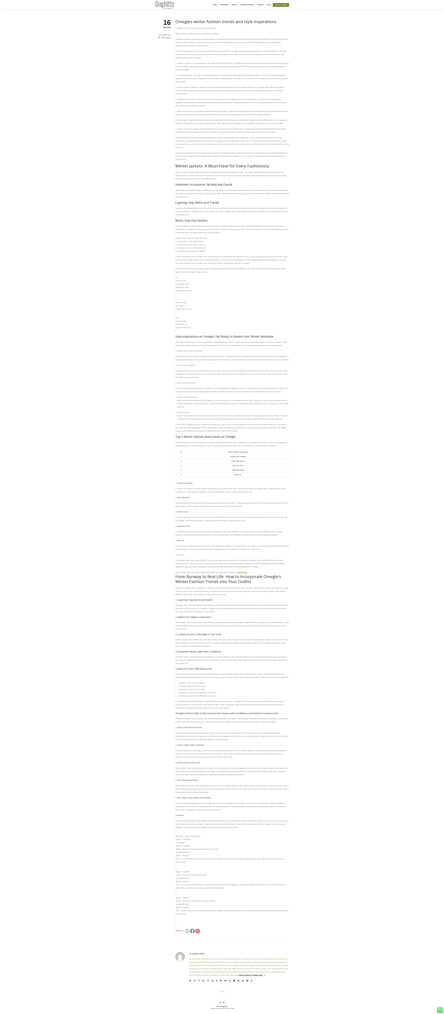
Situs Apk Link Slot (214, 962)
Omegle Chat (242, 572)
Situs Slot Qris (194, 959)
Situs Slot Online (200, 962)
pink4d (281, 962)
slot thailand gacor (210, 965)
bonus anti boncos (251, 959)
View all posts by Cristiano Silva (251, 975)
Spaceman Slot (245, 962)
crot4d (253, 962)
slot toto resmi (247, 969)
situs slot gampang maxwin (271, 965)
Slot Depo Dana (214, 972)
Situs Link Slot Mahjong (230, 962)
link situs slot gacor (260, 969)
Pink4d (251, 972)
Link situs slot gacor (201, 975)
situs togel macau (236, 965)
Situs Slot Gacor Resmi (266, 959)
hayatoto (244, 972)
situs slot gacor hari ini (251, 965)
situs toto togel (202, 969)
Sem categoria (166, 38)
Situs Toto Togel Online (232, 969)
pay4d (264, 962)
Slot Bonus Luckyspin (218, 975)
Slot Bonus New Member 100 (232, 959)
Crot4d (256, 972)
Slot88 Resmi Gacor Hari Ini (210, 959)
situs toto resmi (235, 972)
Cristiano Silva (166, 35)
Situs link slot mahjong (268, 972)
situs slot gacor (223, 965)
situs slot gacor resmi (276, 969)
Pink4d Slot (224, 972)
